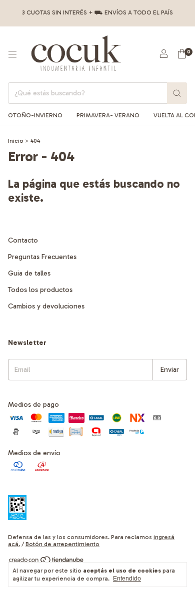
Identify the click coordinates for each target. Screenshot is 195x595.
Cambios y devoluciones (46, 306)
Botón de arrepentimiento (63, 544)
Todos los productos (40, 290)
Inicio (16, 140)
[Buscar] (177, 93)
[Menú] (12, 54)
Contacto (23, 240)
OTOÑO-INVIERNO (35, 115)
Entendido (127, 578)
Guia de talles (29, 273)
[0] (181, 54)
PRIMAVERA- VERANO (108, 115)
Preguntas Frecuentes (42, 257)
